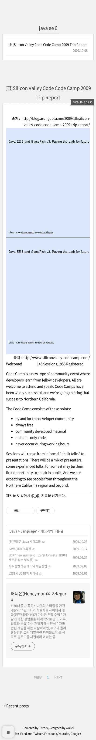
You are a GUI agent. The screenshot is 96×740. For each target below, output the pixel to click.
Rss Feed (21, 734)
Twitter (38, 734)
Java (13, 531)
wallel (70, 728)
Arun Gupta (46, 232)
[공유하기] (24, 510)
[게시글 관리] (29, 510)
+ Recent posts (16, 705)
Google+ (76, 734)
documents (27, 232)
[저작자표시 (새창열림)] (57, 511)
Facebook (50, 734)
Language (28, 531)
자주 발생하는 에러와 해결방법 (28, 566)
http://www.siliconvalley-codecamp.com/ (56, 357)
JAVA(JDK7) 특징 (20, 548)
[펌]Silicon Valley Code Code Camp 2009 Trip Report (47, 44)
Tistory (43, 728)
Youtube (63, 734)
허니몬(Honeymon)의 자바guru (38, 596)
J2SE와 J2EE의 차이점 (23, 573)
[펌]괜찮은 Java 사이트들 (25, 541)
